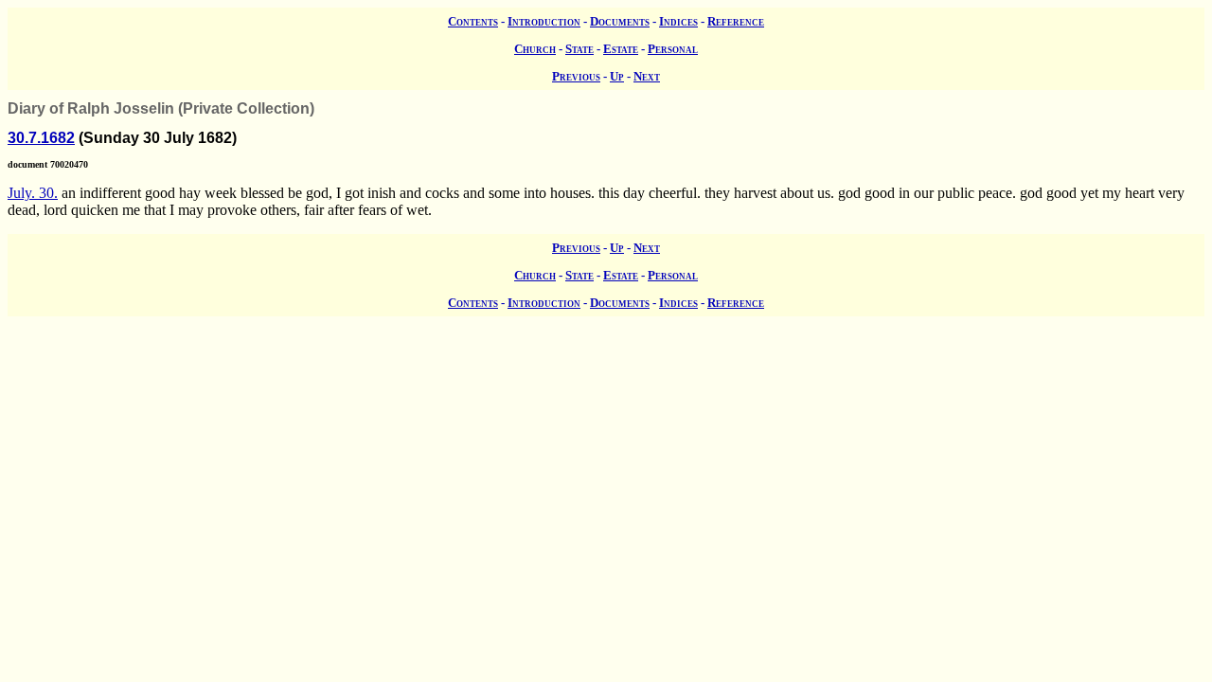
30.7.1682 (41, 138)
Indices (678, 21)
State (579, 49)
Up (617, 76)
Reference (735, 21)
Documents (620, 21)
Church (535, 49)
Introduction (544, 21)
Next (646, 76)
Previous (576, 76)
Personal (673, 49)
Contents (473, 21)
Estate (620, 49)
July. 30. (33, 193)
